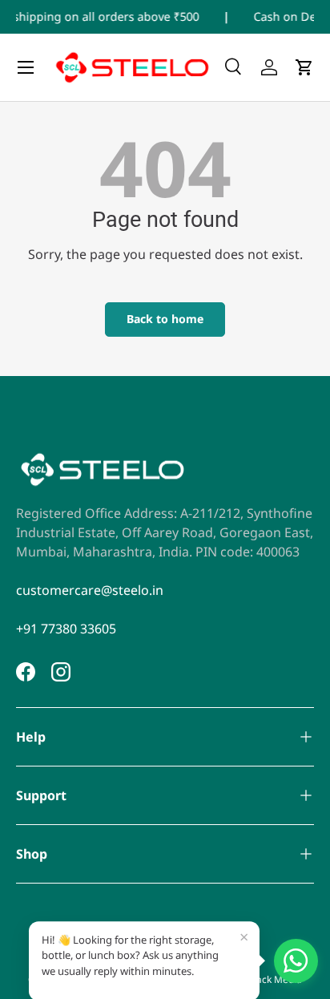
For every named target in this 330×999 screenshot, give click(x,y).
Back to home (165, 318)
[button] (304, 67)
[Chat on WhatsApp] (296, 961)
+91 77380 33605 (66, 628)
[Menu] (25, 67)
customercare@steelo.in (89, 590)
